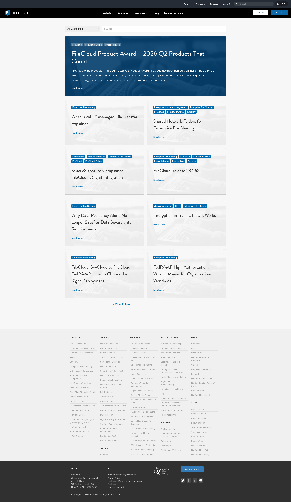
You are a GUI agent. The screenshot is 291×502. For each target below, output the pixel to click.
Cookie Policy (197, 390)
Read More (77, 88)
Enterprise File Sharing (83, 107)
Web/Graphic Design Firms (173, 410)
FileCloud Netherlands (80, 431)
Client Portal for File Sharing (143, 428)
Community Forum (199, 432)
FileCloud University (200, 455)
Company (200, 3)
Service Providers (173, 13)
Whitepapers (166, 445)
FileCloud (77, 44)
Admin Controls (107, 401)
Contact (226, 3)
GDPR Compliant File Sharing (143, 440)
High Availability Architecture (112, 419)
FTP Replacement (139, 407)
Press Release (112, 44)
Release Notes (198, 441)
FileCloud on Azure (108, 440)
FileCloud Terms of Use (201, 378)
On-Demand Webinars (171, 450)
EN (281, 3)
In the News (196, 353)
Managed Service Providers (173, 398)
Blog (193, 348)
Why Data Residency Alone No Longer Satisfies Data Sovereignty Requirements (101, 222)
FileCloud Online (93, 44)
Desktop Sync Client (109, 344)
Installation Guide (199, 445)
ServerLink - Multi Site (110, 362)
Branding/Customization (111, 380)
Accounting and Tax (170, 357)
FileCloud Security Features (112, 410)
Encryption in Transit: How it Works (184, 215)
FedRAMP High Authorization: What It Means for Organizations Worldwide (182, 274)
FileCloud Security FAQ (80, 410)
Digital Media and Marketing (173, 377)
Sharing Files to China (140, 395)
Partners (187, 3)
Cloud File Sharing (139, 348)
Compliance (78, 156)
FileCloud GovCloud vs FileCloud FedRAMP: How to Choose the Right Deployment (100, 274)
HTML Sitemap (76, 436)
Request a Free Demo (201, 369)
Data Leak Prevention (109, 375)
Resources (139, 13)
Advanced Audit (107, 397)
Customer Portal (198, 418)
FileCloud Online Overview (82, 353)
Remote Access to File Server (144, 369)
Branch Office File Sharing (142, 450)
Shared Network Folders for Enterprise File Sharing (177, 124)
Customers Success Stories (82, 406)
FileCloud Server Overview (82, 348)
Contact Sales (197, 409)
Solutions (123, 13)
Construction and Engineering (174, 348)
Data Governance (108, 366)
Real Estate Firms (168, 415)
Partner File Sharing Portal (142, 416)
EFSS (177, 206)
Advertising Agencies (170, 353)
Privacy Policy (197, 374)
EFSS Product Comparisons (82, 371)
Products (106, 13)
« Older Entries (121, 304)
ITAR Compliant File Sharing (143, 412)
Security (191, 112)
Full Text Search (107, 392)
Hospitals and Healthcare (172, 389)
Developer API (197, 436)
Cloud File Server (138, 353)
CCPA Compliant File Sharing (143, 445)
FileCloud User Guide (200, 450)
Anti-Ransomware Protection (113, 406)
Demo (261, 13)
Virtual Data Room (138, 374)
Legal (163, 394)
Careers (194, 365)
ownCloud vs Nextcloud (80, 383)
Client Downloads (78, 344)
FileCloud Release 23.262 (176, 170)
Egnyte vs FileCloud (79, 397)
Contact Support (198, 414)
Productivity (178, 161)
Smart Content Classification (113, 371)
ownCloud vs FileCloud (80, 387)
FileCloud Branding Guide (202, 395)
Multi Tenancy (106, 415)
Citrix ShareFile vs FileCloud (82, 392)
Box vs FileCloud (77, 401)
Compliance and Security (81, 366)
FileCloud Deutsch (78, 427)
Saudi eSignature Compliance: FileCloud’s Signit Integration (98, 174)
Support (214, 3)
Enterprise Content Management (170, 107)
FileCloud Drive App (109, 348)
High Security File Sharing (142, 390)
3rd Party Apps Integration (112, 424)
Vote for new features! (201, 427)
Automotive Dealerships (171, 344)
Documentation (198, 423)
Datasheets (166, 441)
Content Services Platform (142, 378)
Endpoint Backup (107, 353)
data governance (96, 156)
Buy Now (74, 362)
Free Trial (279, 13)
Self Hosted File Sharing (141, 365)
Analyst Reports (168, 429)
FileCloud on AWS (108, 436)
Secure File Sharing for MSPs (143, 454)
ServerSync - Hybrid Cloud (112, 357)
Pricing (155, 13)
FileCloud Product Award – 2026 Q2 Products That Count (138, 57)
